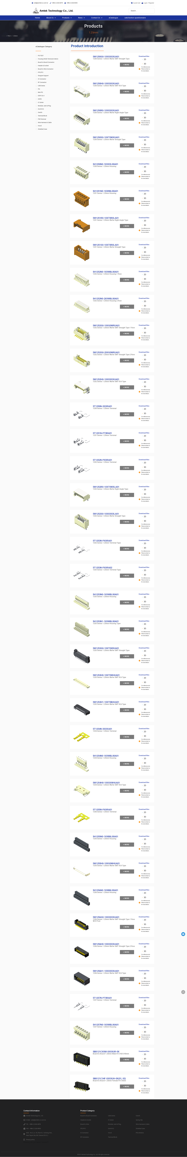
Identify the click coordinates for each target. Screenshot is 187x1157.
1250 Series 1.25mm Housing (104, 166)
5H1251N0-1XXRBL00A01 (105, 191)
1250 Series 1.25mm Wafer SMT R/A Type (109, 86)
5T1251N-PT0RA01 (102, 433)
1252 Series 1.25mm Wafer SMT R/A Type (109, 381)
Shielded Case (42, 129)
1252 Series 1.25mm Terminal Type (107, 543)
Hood (40, 126)
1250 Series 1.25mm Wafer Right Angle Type (110, 113)
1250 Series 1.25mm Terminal (104, 408)
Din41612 (41, 109)
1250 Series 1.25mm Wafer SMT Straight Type (111, 59)
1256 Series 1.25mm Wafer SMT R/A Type (109, 973)
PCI (39, 89)
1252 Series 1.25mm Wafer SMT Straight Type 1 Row (114, 328)
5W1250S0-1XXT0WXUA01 (106, 137)
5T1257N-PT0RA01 (102, 998)
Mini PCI (40, 92)
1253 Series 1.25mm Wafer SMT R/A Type (109, 677)
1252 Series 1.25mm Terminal (104, 462)
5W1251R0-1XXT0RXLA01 (106, 218)
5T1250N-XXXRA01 (102, 406)
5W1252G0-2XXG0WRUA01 (106, 352)
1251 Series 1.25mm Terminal (104, 435)
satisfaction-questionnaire (135, 18)
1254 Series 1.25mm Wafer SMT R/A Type (109, 785)
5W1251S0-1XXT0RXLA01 (106, 245)
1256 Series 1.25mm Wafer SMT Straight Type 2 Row (114, 946)
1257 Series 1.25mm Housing (104, 1027)
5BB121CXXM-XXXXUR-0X (106, 1051)
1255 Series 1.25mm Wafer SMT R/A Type (109, 866)
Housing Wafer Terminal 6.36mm (48, 59)
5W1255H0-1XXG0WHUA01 (106, 863)
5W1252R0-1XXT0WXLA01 (106, 487)
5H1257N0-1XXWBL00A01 (106, 1024)
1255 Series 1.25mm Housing (104, 839)
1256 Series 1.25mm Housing (104, 892)
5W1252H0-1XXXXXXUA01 (106, 379)
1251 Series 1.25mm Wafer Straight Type (109, 247)
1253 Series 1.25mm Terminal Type (107, 570)
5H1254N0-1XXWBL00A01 (106, 756)
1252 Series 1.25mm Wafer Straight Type (109, 516)
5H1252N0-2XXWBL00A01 (106, 298)
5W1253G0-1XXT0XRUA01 (106, 648)
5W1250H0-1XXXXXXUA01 (106, 83)
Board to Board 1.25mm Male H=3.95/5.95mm (111, 1054)
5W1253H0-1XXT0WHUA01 (106, 675)
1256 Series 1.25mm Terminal (104, 812)
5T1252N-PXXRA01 (102, 460)
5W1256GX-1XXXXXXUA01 (106, 917)
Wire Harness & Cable (45, 122)
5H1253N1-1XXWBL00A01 (106, 621)
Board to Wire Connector (45, 69)
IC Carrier (41, 102)
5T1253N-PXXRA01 (102, 540)
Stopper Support (43, 75)
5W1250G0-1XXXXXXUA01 (106, 56)
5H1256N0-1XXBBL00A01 (105, 890)
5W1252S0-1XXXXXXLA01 (106, 514)
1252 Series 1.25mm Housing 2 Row (107, 301)
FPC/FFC (40, 72)
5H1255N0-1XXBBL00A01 (105, 836)
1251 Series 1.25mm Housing (104, 193)
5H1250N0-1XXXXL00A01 (105, 164)
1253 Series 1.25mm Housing (104, 597)
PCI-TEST (41, 55)
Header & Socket (43, 65)
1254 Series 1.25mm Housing (104, 758)
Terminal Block (42, 116)
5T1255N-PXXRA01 (102, 809)
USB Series (41, 85)
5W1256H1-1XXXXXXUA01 (106, 971)
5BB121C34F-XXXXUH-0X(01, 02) (109, 1078)
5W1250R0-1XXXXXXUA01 (106, 110)
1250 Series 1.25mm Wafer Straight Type (109, 139)
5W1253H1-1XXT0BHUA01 (106, 702)
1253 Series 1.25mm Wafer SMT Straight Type (111, 650)
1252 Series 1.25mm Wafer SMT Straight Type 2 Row (114, 355)
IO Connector (42, 79)
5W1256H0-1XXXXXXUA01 (106, 944)
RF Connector (42, 82)
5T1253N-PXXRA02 (102, 567)
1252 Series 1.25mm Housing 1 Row (107, 274)
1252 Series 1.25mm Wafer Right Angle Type (110, 489)
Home (37, 18)
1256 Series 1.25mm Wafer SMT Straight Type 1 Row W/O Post (114, 920)
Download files (144, 56)
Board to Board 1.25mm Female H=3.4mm (109, 1081)
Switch (40, 112)
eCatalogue (113, 18)
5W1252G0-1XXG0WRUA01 (106, 325)
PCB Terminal (42, 119)
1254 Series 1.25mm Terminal (104, 731)
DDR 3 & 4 (41, 95)
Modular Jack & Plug (44, 106)
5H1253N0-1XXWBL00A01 (106, 594)
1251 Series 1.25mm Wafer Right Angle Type (110, 220)
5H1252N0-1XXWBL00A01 (106, 272)
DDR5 (40, 99)
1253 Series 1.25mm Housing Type (106, 623)
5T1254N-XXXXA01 (102, 729)
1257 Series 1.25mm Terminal (104, 1000)
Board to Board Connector (46, 62)
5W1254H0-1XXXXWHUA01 (106, 782)
